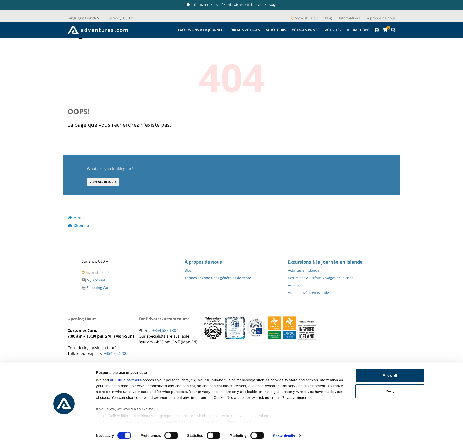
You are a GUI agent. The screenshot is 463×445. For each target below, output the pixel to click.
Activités (333, 29)
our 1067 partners (126, 380)
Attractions (358, 29)
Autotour (295, 285)
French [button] (82, 18)
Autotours (276, 29)
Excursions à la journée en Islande (325, 262)
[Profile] (377, 30)
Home (79, 217)
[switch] (171, 435)
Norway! (270, 4)
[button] (120, 18)
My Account (95, 280)
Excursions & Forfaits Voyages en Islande (321, 277)
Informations (349, 18)
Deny (390, 391)
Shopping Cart (98, 287)
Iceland (252, 4)
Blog (328, 18)
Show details (284, 435)
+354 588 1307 (165, 330)
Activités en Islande (303, 270)
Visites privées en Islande (308, 292)
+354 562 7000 (116, 353)
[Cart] (384, 30)
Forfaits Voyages (244, 29)
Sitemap (81, 225)
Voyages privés (305, 29)
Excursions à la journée (200, 29)
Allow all (390, 375)
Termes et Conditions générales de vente (218, 277)
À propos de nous (381, 18)
